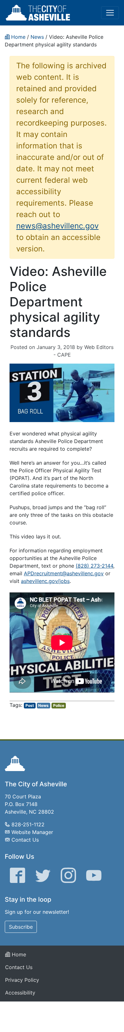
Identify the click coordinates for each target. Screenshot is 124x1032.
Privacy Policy (22, 980)
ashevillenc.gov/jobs (45, 581)
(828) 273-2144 (94, 566)
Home (18, 954)
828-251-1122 (28, 824)
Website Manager (32, 832)
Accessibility (20, 992)
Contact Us (25, 840)
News (43, 705)
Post (29, 705)
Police (58, 705)
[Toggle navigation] (110, 12)
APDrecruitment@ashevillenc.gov (64, 573)
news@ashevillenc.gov (57, 225)
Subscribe (21, 927)
